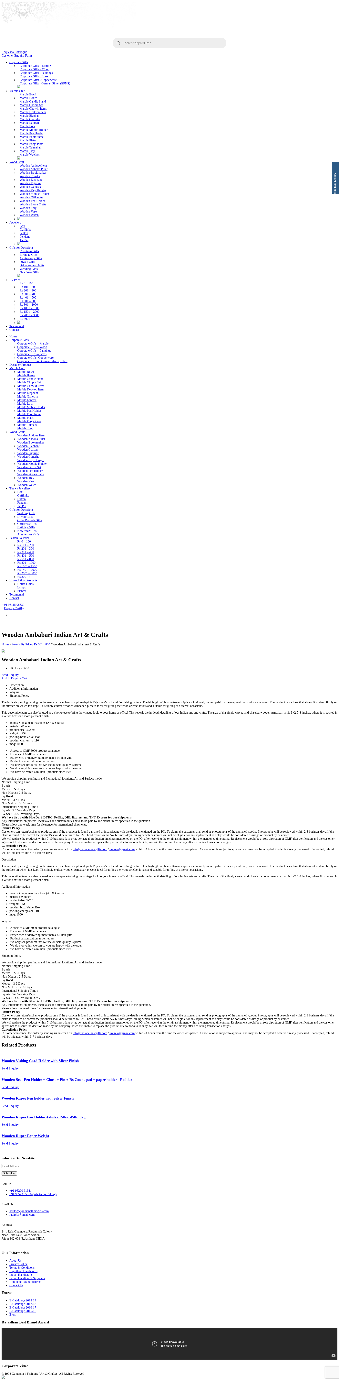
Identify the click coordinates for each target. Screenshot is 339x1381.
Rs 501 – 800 (28, 301)
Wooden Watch (29, 215)
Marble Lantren (29, 122)
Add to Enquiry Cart (14, 678)
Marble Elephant (30, 115)
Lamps (21, 587)
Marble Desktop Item (33, 112)
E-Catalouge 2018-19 (22, 1300)
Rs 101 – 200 (28, 287)
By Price (14, 279)
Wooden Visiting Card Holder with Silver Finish (40, 1061)
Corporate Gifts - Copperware (38, 80)
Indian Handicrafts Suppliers (27, 1278)
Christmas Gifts (29, 251)
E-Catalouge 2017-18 (22, 1304)
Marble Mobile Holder (33, 129)
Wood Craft (16, 162)
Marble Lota (27, 126)
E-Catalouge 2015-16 (22, 1311)
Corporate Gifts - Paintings (36, 72)
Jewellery (15, 222)
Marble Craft (17, 91)
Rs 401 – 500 (28, 297)
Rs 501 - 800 (42, 644)
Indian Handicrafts (20, 1274)
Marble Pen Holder (31, 133)
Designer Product (20, 364)
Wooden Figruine (30, 183)
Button (24, 233)
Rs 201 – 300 (28, 290)
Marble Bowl (28, 94)
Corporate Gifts (19, 340)
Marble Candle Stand (33, 101)
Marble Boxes (28, 98)
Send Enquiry (10, 674)
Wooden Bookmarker (33, 172)
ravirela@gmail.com (122, 849)
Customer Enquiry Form (17, 55)
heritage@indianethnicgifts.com (29, 1211)
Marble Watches (30, 154)
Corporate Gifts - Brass (34, 76)
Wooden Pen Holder (32, 201)
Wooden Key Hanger (33, 190)
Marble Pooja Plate (31, 144)
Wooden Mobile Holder (34, 193)
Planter (21, 591)
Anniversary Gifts (31, 258)
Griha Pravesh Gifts (32, 265)
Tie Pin (24, 240)
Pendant (25, 236)
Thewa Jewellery (20, 488)
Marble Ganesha (30, 119)
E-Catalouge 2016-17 (22, 1307)
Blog (12, 1314)
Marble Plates (28, 140)
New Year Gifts (29, 272)
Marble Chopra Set (31, 105)
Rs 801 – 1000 (29, 304)
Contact (14, 329)
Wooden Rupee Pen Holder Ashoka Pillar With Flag (44, 1117)
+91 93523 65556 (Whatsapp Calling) (32, 1194)
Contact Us (16, 1285)
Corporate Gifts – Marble (35, 65)
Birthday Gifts (28, 254)
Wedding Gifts (29, 268)
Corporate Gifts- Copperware (35, 357)
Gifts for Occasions (21, 247)
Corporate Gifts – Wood (34, 69)
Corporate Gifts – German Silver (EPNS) (42, 361)
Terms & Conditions (22, 1267)
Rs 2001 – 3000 (29, 315)
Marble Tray (27, 151)
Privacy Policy (18, 1264)
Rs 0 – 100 (26, 283)
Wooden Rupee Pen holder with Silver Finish (38, 1098)
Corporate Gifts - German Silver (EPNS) (45, 83)
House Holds (25, 584)
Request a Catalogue (14, 52)
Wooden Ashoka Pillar (33, 169)
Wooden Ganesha (31, 186)
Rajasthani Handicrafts (23, 1271)
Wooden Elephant (31, 179)
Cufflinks (25, 229)
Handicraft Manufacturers (25, 1281)
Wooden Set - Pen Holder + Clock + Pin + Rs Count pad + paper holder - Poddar (67, 1080)
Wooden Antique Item (33, 165)
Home (13, 336)
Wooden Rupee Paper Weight (25, 1136)
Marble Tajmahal (30, 147)
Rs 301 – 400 (28, 294)
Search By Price (19, 538)
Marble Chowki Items (33, 108)
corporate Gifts (18, 62)
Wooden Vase (28, 211)
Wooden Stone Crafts (33, 204)
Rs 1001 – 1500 (29, 308)
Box (22, 226)
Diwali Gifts (27, 261)
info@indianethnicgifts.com (90, 849)
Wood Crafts (17, 431)
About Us (15, 1260)
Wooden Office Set (31, 197)
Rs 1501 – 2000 (29, 311)
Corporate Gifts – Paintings (34, 350)
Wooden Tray (28, 208)
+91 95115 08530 (13, 604)
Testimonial (16, 326)
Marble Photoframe (32, 136)
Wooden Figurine (28, 453)
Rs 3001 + (26, 318)
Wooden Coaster (30, 176)
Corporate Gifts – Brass (31, 354)
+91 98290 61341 (20, 1190)
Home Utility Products (23, 580)
